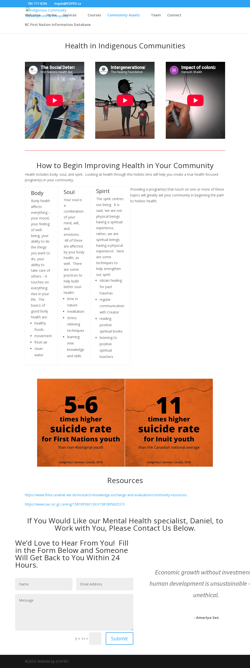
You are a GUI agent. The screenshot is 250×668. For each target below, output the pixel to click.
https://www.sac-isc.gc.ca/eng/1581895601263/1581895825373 (75, 504)
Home (52, 15)
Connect (174, 15)
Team (156, 15)
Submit (119, 638)
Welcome (32, 15)
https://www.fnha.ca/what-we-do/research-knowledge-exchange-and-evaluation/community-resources (106, 495)
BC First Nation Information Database (58, 25)
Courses (94, 15)
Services (69, 15)
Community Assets (123, 15)
